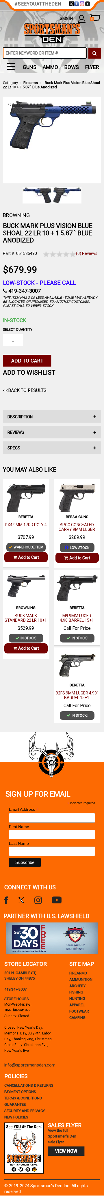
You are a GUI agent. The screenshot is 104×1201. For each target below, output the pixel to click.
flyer (92, 67)
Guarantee (15, 1104)
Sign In (66, 18)
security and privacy (24, 1111)
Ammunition (80, 979)
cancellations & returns (28, 1085)
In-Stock (14, 320)
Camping (77, 1017)
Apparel (77, 1005)
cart (92, 19)
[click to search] (94, 53)
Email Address (23, 809)
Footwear (79, 1011)
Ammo (50, 67)
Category (10, 83)
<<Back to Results (25, 390)
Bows (71, 67)
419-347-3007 (24, 291)
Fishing (76, 992)
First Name (19, 826)
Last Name (19, 843)
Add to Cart (28, 557)
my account (82, 19)
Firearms (30, 83)
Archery (77, 986)
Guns (29, 67)
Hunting (77, 998)
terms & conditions (23, 1098)
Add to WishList (29, 372)
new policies (16, 1117)
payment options (20, 1092)
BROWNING (16, 215)
